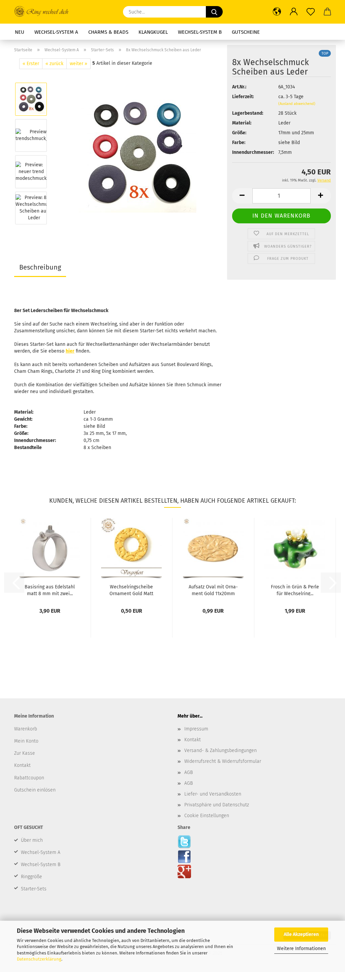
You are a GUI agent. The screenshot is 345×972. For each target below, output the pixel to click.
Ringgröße (31, 877)
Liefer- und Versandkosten (212, 794)
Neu (19, 32)
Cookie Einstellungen (206, 815)
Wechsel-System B (200, 32)
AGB (188, 772)
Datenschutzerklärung (39, 959)
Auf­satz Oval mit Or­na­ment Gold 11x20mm (213, 589)
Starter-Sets (33, 889)
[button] (277, 12)
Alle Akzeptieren (301, 934)
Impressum (196, 729)
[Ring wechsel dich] (44, 12)
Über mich (32, 840)
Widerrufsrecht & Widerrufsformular (222, 761)
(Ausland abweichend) (296, 104)
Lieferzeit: (243, 97)
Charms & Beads (108, 32)
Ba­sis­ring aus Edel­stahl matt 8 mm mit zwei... (50, 589)
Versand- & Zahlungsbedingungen (220, 750)
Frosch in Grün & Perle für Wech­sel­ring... (295, 589)
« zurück (54, 63)
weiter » (78, 63)
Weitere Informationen (301, 948)
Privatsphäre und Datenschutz (216, 805)
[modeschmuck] (137, 153)
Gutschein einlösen (35, 790)
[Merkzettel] (310, 12)
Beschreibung (40, 267)
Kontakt (192, 740)
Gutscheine (246, 32)
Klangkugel (153, 32)
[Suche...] (214, 12)
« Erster (31, 63)
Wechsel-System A (56, 32)
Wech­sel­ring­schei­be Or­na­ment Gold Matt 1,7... (131, 589)
